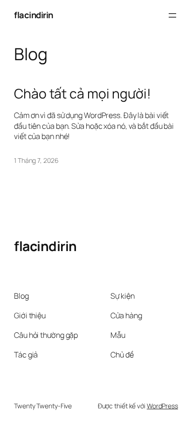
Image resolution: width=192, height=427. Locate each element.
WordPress (162, 405)
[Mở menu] (172, 15)
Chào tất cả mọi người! (82, 93)
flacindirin (33, 15)
